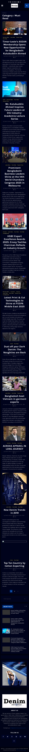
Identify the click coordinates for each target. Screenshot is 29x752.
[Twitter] (7, 736)
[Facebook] (3, 736)
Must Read (12, 37)
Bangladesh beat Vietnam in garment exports (14, 399)
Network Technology (21, 750)
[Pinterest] (16, 736)
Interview (5, 231)
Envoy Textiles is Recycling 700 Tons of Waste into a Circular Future (18, 612)
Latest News (7, 165)
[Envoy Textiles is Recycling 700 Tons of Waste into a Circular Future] (6, 612)
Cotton (11, 560)
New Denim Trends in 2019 (14, 511)
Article (4, 99)
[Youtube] (25, 736)
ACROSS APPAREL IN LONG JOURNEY (14, 447)
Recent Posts (8, 606)
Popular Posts (19, 37)
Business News (6, 37)
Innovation (12, 291)
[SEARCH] (25, 598)
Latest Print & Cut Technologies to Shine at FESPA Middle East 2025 (14, 302)
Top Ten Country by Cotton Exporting (14, 564)
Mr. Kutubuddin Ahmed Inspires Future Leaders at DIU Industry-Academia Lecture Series (14, 111)
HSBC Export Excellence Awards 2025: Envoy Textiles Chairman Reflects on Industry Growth (14, 242)
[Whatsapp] (14, 741)
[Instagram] (12, 736)
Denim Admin (8, 56)
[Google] (20, 736)
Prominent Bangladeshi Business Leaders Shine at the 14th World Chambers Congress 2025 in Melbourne (14, 176)
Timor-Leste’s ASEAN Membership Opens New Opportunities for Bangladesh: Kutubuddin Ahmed (15, 47)
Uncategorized (6, 233)
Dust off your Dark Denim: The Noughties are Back (14, 349)
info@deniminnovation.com (18, 728)
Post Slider (5, 38)
